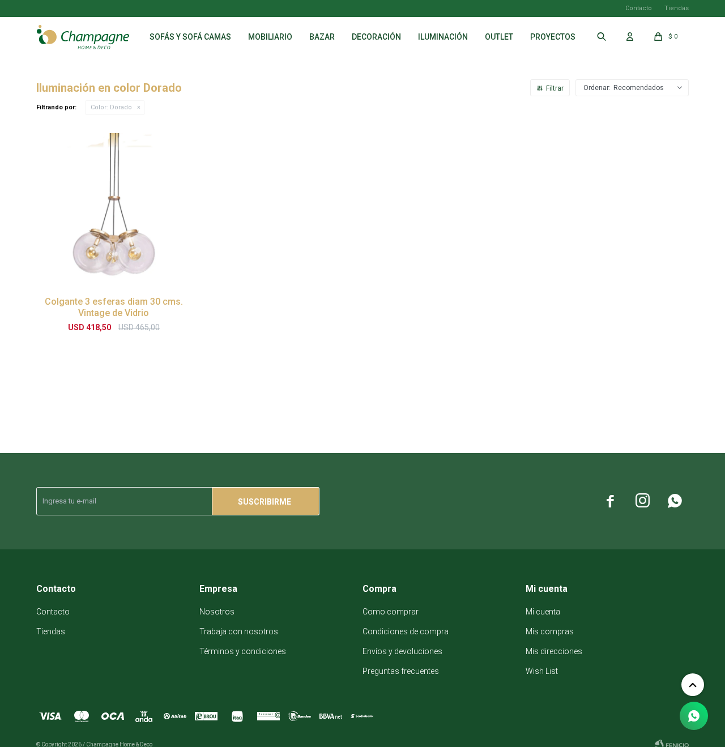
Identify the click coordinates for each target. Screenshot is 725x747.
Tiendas (676, 8)
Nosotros (216, 611)
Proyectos (552, 36)
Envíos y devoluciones (402, 651)
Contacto (638, 8)
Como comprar (390, 611)
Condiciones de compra (405, 631)
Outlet (499, 36)
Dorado (111, 107)
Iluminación (443, 36)
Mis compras (550, 631)
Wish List (542, 671)
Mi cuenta (543, 611)
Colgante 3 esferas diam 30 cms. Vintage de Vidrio (114, 307)
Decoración (376, 36)
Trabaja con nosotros (238, 631)
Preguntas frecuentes (400, 671)
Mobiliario (270, 36)
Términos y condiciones (242, 651)
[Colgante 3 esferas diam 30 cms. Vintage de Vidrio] (113, 210)
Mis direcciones (554, 651)
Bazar (322, 36)
